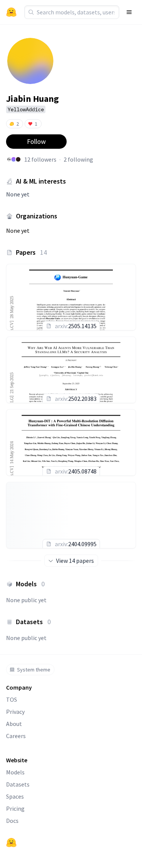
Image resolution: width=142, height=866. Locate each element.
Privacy (15, 711)
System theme (33, 669)
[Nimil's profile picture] (14, 159)
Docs (12, 820)
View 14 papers (75, 560)
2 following (78, 159)
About (14, 723)
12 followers (40, 159)
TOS (11, 699)
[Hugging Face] (11, 842)
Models (15, 772)
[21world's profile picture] (18, 159)
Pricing (15, 808)
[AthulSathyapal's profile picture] (9, 159)
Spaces (15, 796)
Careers (16, 736)
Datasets (18, 784)
